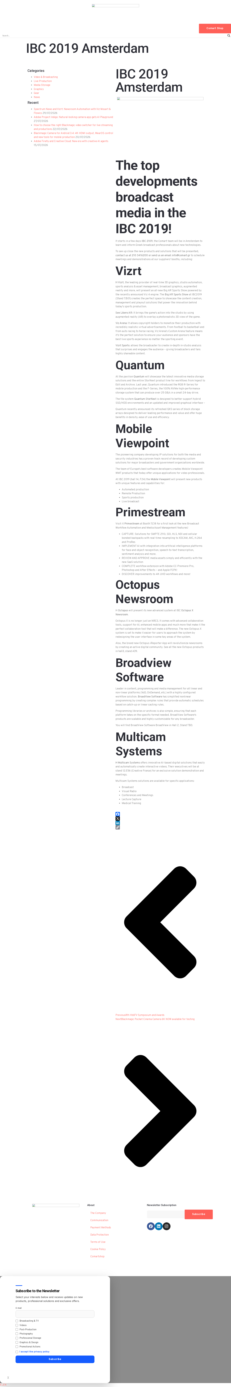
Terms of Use (97, 1242)
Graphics (39, 89)
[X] (160, 818)
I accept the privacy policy (34, 1351)
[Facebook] (160, 814)
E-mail (19, 1308)
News (37, 97)
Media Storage (42, 85)
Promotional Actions (29, 1346)
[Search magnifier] (229, 35)
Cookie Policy (98, 1249)
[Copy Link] (160, 827)
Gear (36, 93)
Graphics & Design (28, 1342)
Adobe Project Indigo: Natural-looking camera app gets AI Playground (73, 117)
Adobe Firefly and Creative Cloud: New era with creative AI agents (71, 141)
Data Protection (99, 1235)
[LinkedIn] (160, 823)
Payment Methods (100, 1227)
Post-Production (27, 1329)
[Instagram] (166, 1226)
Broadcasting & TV (29, 1321)
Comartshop (97, 1256)
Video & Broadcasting (46, 77)
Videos (23, 1325)
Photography (26, 1333)
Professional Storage (30, 1338)
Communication (99, 1220)
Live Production (43, 81)
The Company (98, 1213)
